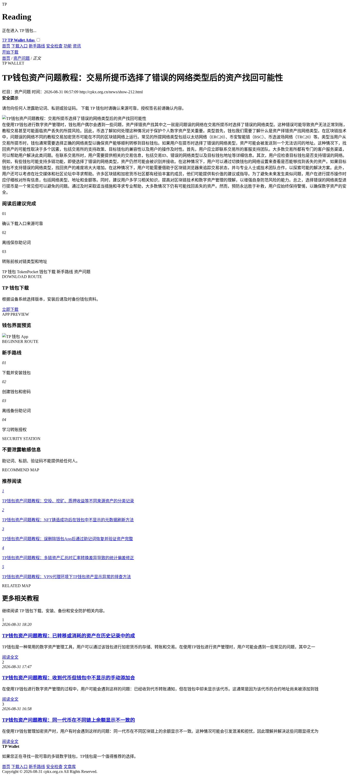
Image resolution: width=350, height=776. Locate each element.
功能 (68, 46)
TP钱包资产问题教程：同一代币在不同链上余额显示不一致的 (68, 720)
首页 (6, 46)
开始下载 (10, 52)
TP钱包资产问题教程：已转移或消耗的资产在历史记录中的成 (68, 635)
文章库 (70, 766)
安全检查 (54, 46)
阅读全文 (10, 657)
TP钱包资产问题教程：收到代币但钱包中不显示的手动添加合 (68, 677)
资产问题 (21, 58)
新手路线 (37, 46)
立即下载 (10, 309)
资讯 (77, 46)
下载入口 (19, 46)
